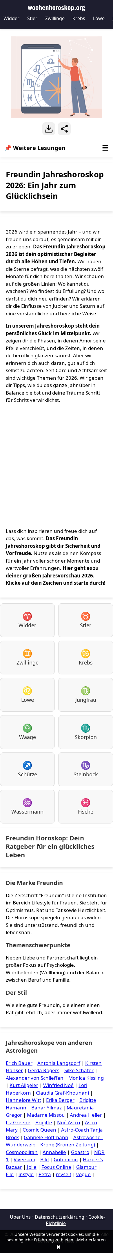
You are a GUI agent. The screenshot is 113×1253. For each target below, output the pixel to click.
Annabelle (54, 1152)
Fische (85, 806)
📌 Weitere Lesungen (56, 147)
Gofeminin (66, 1159)
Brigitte (43, 1122)
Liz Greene (18, 1122)
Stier (32, 18)
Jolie (32, 1167)
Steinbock (86, 768)
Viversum (24, 1159)
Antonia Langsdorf (58, 1063)
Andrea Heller (86, 1114)
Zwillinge (55, 18)
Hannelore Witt (23, 1100)
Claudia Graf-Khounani (62, 1092)
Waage (27, 731)
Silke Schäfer (79, 1070)
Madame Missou (46, 1114)
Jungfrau (85, 694)
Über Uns (20, 1217)
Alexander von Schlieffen (34, 1077)
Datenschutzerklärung (59, 1217)
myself (63, 1174)
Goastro (80, 1152)
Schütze (27, 768)
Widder (11, 18)
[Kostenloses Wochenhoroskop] (56, 7)
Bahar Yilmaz (46, 1107)
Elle (10, 1174)
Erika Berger (60, 1100)
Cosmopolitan (22, 1152)
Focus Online (56, 1167)
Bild (44, 1159)
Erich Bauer (19, 1063)
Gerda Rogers (43, 1070)
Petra (45, 1174)
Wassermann (27, 806)
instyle (26, 1174)
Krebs (78, 18)
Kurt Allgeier (24, 1085)
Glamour (86, 1167)
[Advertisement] (56, 465)
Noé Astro (68, 1122)
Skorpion (86, 731)
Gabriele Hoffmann (46, 1137)
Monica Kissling (86, 1077)
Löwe (99, 18)
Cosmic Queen (39, 1129)
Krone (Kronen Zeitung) (67, 1144)
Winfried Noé (58, 1085)
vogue (83, 1174)
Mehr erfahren (91, 1240)
